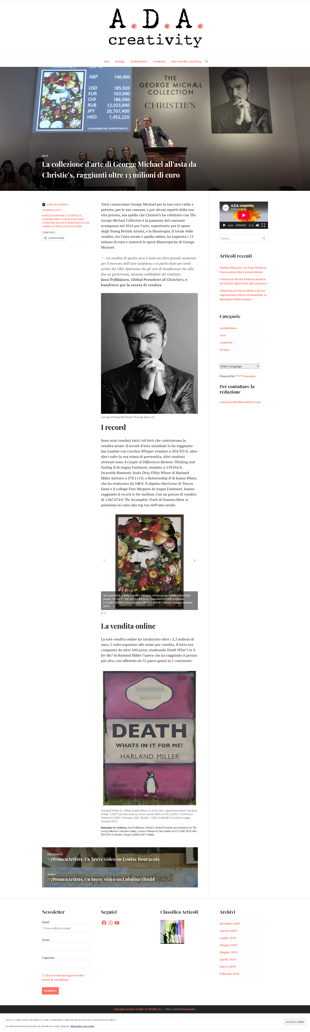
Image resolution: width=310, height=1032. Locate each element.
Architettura (138, 61)
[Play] (224, 225)
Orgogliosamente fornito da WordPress (137, 1009)
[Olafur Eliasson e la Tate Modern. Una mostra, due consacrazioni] (172, 932)
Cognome (48, 958)
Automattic (189, 1009)
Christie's (75, 215)
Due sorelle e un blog (186, 61)
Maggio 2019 (228, 952)
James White (75, 222)
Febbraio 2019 (229, 974)
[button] (194, 560)
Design (120, 61)
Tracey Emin (74, 226)
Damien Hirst (52, 219)
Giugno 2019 (228, 945)
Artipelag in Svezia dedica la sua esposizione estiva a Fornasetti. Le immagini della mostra (243, 295)
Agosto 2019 (228, 931)
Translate (249, 376)
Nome (46, 940)
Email (45, 922)
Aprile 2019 (228, 959)
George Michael (73, 219)
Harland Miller (54, 222)
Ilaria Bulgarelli (57, 204)
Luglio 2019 (228, 938)
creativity (159, 61)
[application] (244, 215)
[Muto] (257, 225)
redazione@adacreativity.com (240, 402)
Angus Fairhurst (55, 215)
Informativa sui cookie (82, 1026)
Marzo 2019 (228, 967)
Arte (106, 61)
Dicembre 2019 (230, 923)
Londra (58, 226)
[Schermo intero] (263, 225)
